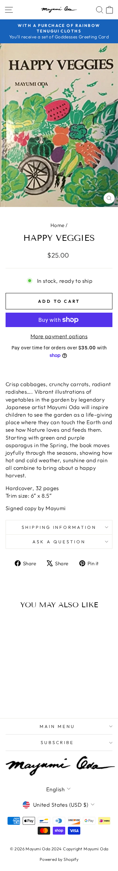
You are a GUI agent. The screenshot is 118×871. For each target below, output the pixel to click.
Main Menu (57, 726)
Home (57, 225)
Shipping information (59, 527)
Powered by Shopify (59, 859)
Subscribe (57, 742)
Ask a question (59, 541)
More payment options (59, 336)
